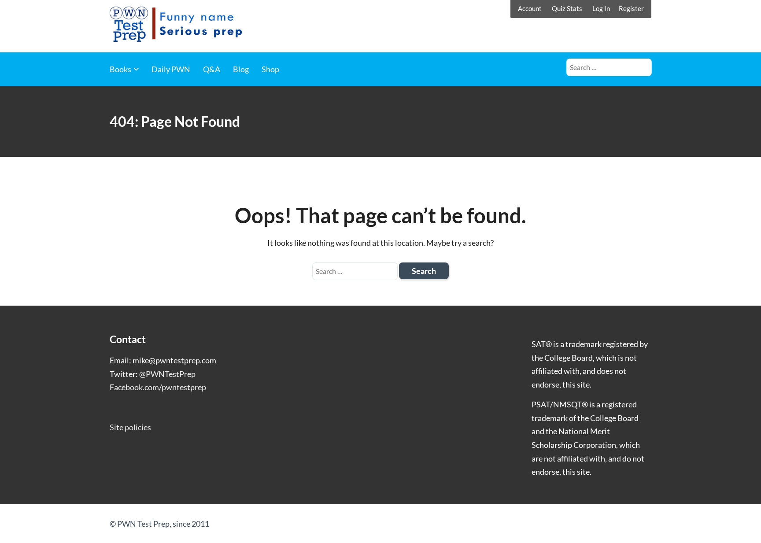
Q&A (211, 69)
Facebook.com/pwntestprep (158, 387)
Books (120, 69)
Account (530, 8)
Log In (601, 8)
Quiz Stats (567, 8)
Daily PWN (170, 69)
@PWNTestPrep (167, 374)
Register (631, 8)
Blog (241, 69)
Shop (270, 69)
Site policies (130, 427)
